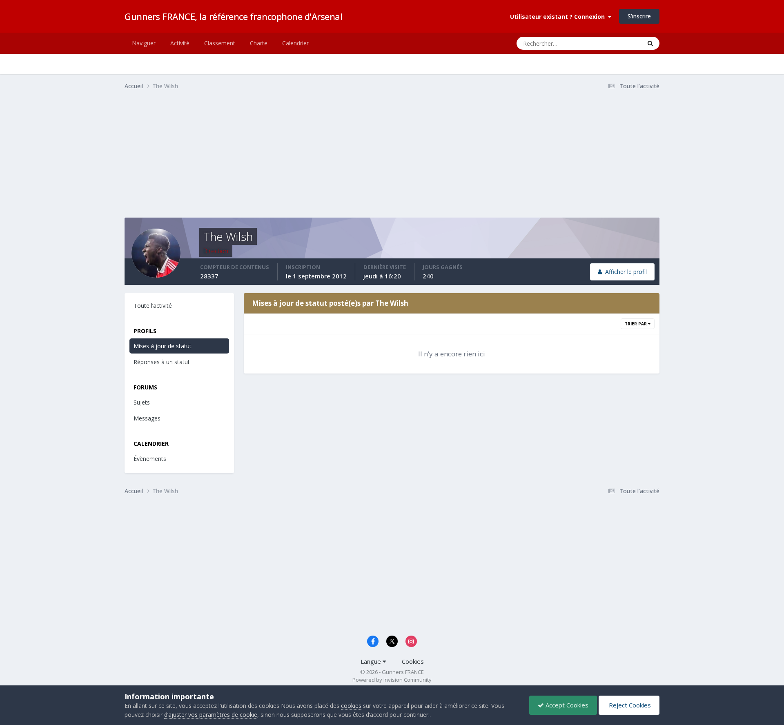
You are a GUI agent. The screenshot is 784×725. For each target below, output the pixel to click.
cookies (351, 705)
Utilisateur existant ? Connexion (559, 16)
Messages (147, 418)
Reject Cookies (629, 705)
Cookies (413, 661)
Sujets (142, 402)
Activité (179, 43)
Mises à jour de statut (605, 43)
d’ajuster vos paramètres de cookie (210, 714)
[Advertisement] (273, 160)
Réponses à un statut (162, 362)
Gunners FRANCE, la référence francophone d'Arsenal (233, 16)
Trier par (636, 324)
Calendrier (295, 43)
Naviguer (144, 43)
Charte (258, 43)
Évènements (150, 459)
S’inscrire (639, 16)
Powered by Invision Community (392, 679)
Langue (372, 661)
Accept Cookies (566, 705)
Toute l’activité (153, 305)
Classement (219, 43)
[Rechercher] (650, 43)
